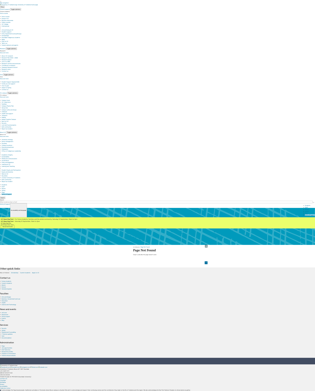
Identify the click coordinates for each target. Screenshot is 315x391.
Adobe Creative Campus (9, 119)
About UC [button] (3, 132)
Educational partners (8, 147)
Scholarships (5, 35)
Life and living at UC (7, 30)
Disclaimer (3, 382)
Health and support (7, 113)
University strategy (7, 139)
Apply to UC (35, 272)
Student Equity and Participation (11, 170)
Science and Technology (9, 304)
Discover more (4, 52)
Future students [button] (5, 9)
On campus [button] (3, 93)
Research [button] (2, 48)
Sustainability (5, 157)
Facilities (4, 104)
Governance (5, 160)
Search (2, 200)
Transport (4, 115)
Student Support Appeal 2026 (10, 82)
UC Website (136, 247)
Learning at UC (6, 164)
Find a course (4, 13)
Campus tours (6, 100)
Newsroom (5, 314)
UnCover (4, 312)
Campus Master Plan (8, 106)
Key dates (4, 176)
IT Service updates (7, 334)
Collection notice (5, 388)
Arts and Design (6, 297)
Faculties (4, 143)
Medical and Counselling (9, 332)
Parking (4, 117)
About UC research (7, 56)
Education (5, 301)
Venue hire (5, 108)
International (5, 26)
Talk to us (4, 43)
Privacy (2, 384)
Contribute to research (8, 65)
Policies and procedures (9, 355)
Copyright (3, 380)
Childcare (4, 112)
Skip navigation (4, 3)
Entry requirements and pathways (11, 34)
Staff (3, 186)
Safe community (6, 127)
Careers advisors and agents (10, 45)
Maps (3, 192)
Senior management (7, 141)
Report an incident (7, 129)
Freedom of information (9, 353)
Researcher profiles (7, 351)
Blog (3, 320)
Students (4, 185)
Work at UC (5, 174)
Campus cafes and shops (9, 110)
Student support (6, 32)
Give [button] (1, 74)
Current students (25, 272)
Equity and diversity (7, 172)
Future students (6, 281)
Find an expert (6, 316)
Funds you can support (8, 84)
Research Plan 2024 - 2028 (10, 58)
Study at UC (5, 18)
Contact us (5, 71)
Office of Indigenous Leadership (11, 151)
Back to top (206, 262)
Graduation (5, 149)
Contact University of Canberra (11, 177)
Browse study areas (7, 20)
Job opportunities (7, 348)
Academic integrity (7, 155)
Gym (3, 336)
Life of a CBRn (6, 61)
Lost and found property (9, 125)
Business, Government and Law (11, 299)
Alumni (3, 188)
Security (4, 123)
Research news (6, 69)
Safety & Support (7, 194)
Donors (4, 287)
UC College (5, 24)
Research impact (6, 59)
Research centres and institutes (11, 63)
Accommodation (6, 338)
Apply (3, 39)
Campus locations (7, 145)
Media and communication (9, 158)
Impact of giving (6, 87)
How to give (5, 86)
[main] (157, 244)
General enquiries (7, 289)
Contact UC (3, 378)
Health (4, 302)
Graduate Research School (9, 67)
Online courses (6, 22)
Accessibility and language (18, 210)
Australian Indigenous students (11, 37)
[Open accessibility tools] (0, 1)
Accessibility (3, 386)
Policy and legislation (8, 162)
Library (3, 190)
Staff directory (6, 350)
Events (4, 318)
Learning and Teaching (8, 166)
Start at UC (5, 41)
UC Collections (6, 102)
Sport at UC (5, 121)
